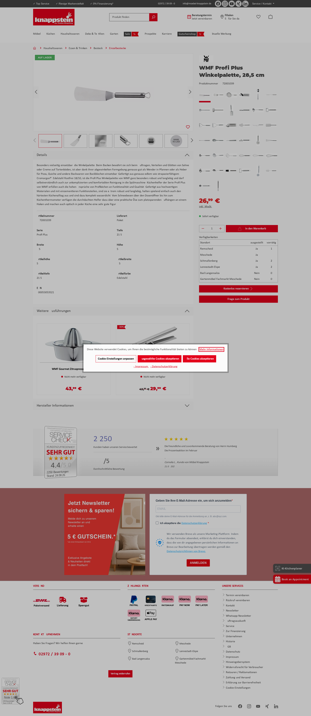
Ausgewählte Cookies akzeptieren (159, 358)
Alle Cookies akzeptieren (199, 358)
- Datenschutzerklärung (163, 366)
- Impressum (141, 366)
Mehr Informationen (211, 349)
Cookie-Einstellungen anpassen (116, 358)
